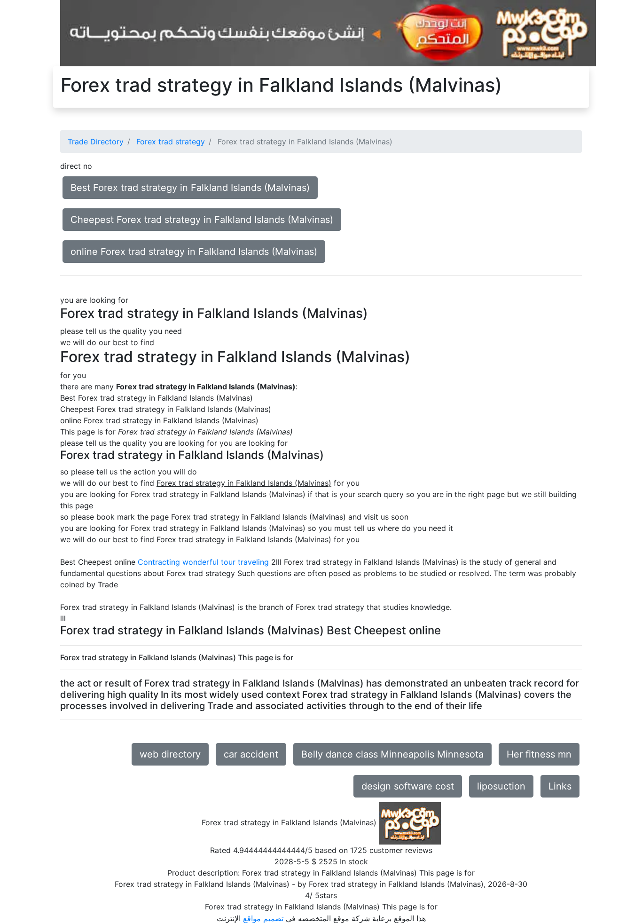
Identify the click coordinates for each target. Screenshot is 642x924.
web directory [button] (170, 754)
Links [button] (560, 786)
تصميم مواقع (263, 918)
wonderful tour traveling (225, 562)
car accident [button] (251, 754)
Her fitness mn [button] (539, 754)
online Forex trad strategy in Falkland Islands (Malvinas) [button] (193, 251)
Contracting (159, 562)
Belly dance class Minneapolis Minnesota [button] (392, 754)
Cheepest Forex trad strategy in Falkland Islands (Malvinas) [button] (201, 219)
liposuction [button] (501, 786)
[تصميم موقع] (328, 32)
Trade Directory (96, 141)
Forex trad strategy (170, 141)
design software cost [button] (407, 786)
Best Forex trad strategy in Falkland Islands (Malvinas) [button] (190, 187)
